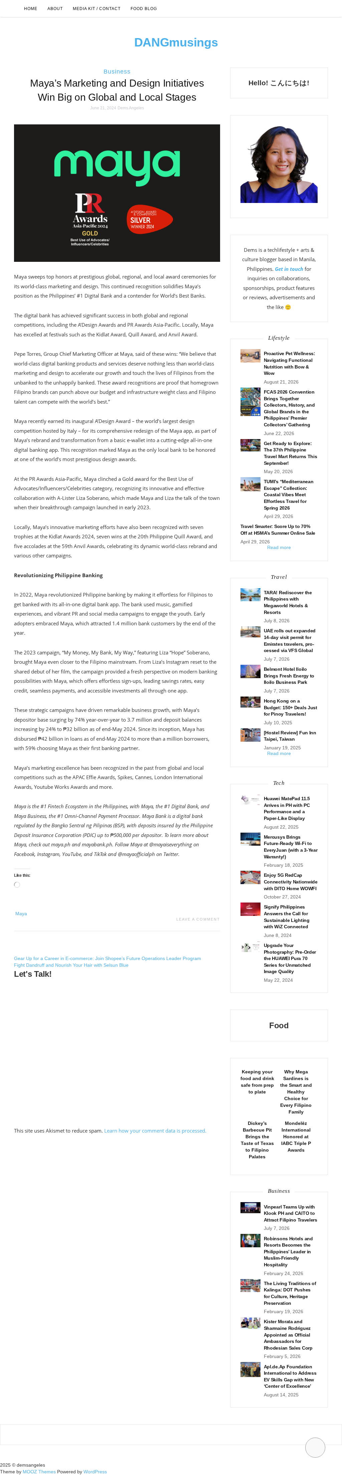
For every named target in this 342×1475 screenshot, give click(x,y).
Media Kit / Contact (97, 8)
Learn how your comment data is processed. (155, 1130)
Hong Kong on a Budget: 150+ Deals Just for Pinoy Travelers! (290, 707)
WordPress (95, 1471)
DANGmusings (176, 42)
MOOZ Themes (39, 1471)
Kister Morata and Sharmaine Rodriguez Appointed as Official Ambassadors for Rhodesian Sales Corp (288, 1334)
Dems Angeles (131, 108)
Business (117, 71)
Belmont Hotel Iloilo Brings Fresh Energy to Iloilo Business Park (289, 675)
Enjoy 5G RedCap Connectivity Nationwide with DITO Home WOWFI (291, 881)
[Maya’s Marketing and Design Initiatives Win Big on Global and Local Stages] (117, 192)
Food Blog (144, 8)
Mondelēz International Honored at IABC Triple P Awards (296, 1137)
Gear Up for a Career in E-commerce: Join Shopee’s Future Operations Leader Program (107, 958)
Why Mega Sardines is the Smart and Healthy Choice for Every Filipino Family (296, 1092)
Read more (279, 547)
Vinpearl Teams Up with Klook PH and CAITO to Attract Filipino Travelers (290, 1213)
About (55, 8)
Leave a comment (198, 919)
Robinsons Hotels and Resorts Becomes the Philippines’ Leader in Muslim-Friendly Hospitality (288, 1251)
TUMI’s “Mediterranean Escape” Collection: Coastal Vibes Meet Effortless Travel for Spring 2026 (289, 494)
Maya (21, 913)
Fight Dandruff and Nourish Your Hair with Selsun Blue (71, 965)
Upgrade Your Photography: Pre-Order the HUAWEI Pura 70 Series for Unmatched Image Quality (290, 958)
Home (30, 8)
